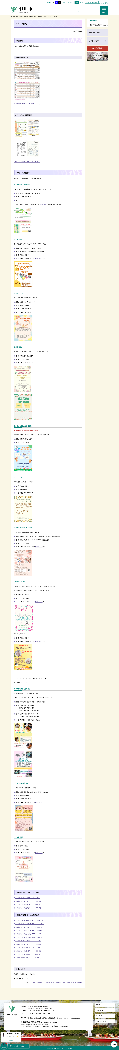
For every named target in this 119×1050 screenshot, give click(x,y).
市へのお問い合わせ (101, 1021)
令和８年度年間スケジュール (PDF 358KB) (27, 104)
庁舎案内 (46, 1024)
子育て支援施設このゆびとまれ (42, 16)
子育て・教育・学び (20, 16)
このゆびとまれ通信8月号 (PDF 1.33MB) (28, 944)
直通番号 (28, 1024)
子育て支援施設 (29, 16)
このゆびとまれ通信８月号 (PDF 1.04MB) (27, 161)
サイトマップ (99, 1015)
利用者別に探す (94, 32)
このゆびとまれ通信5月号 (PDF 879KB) (27, 904)
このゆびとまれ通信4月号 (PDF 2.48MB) (28, 957)
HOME (13, 16)
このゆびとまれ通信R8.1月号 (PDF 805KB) (29, 927)
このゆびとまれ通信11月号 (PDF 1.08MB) (28, 934)
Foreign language (91, 2)
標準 (77, 2)
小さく (72, 2)
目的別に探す (94, 41)
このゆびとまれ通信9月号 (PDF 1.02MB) (28, 940)
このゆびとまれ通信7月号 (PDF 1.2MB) (27, 897)
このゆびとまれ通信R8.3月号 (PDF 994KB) (29, 920)
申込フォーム (43, 204)
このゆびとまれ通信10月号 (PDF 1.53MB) (28, 937)
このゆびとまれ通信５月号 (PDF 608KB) (27, 954)
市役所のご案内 (100, 1010)
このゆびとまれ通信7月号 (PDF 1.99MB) (28, 947)
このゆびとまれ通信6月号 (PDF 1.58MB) (28, 951)
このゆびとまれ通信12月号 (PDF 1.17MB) (28, 930)
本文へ (106, 2)
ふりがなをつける (103, 3)
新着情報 (47, 982)
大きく (81, 2)
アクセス (98, 1004)
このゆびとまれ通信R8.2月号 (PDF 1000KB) (29, 923)
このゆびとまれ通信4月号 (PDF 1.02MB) (28, 908)
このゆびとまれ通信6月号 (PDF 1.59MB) (28, 901)
